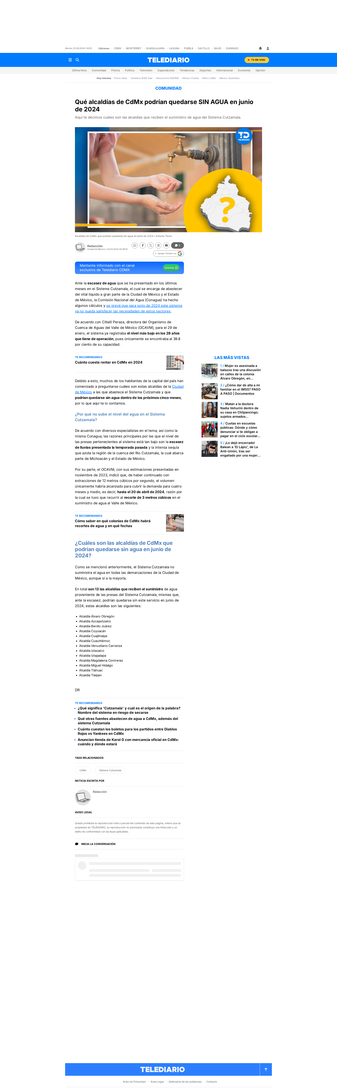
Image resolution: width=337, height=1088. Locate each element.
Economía (244, 70)
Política (129, 70)
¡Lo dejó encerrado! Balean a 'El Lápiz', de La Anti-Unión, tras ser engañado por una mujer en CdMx (239, 451)
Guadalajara (155, 48)
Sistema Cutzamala (110, 770)
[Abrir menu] (70, 60)
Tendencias (187, 70)
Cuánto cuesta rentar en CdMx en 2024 (109, 362)
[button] (168, 253)
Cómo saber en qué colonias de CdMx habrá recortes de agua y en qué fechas (113, 523)
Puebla (188, 48)
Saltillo (204, 48)
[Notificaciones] (260, 48)
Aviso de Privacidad (134, 1081)
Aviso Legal (157, 1081)
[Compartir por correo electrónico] (166, 245)
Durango (232, 48)
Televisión (146, 70)
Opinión (260, 70)
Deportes (205, 70)
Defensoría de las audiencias (185, 1081)
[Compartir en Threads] (158, 245)
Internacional (224, 70)
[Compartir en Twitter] (150, 245)
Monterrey (133, 48)
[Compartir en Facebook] (143, 245)
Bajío (218, 48)
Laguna (174, 48)
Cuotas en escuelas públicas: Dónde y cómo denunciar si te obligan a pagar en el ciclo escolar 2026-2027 (239, 432)
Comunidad (99, 70)
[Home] (168, 60)
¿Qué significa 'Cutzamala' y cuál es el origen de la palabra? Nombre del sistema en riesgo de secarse (129, 710)
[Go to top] (266, 1069)
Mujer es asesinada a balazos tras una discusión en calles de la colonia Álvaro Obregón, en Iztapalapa (240, 374)
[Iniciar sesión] (268, 48)
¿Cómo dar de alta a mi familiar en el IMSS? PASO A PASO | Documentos (240, 389)
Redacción (95, 246)
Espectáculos (166, 70)
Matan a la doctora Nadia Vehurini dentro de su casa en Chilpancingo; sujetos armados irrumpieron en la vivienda (240, 412)
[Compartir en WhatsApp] (135, 245)
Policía (115, 70)
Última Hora (79, 70)
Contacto (211, 1081)
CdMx (117, 48)
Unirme (169, 268)
